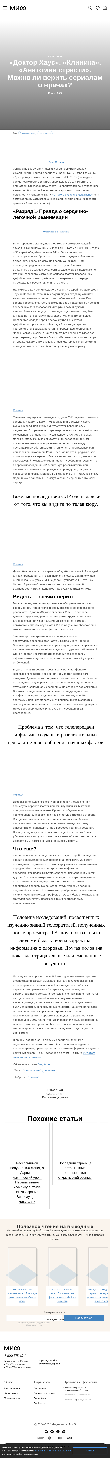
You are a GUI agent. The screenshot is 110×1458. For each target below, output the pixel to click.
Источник (18, 410)
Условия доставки (12, 1398)
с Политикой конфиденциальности (53, 1450)
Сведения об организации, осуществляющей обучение (75, 1388)
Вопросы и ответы (12, 1388)
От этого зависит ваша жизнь (56, 231)
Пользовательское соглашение (76, 1395)
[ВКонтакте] (52, 1431)
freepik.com (45, 1064)
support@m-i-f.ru (48, 1360)
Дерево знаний (11, 1393)
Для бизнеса (39, 1403)
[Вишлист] (97, 8)
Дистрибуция (40, 1398)
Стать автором (40, 1388)
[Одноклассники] (58, 1431)
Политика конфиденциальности (77, 1400)
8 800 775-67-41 (16, 1356)
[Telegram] (63, 1431)
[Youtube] (46, 1431)
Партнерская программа (44, 1393)
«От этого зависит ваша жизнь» (72, 194)
